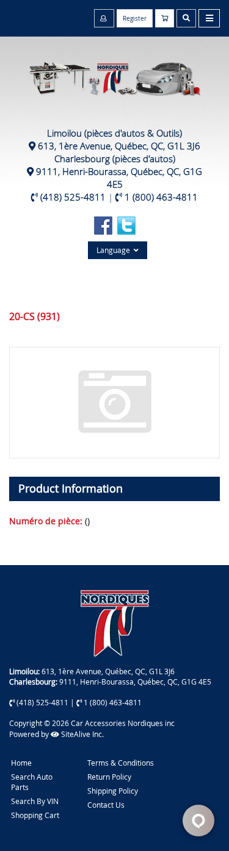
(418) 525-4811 (73, 197)
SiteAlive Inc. (81, 734)
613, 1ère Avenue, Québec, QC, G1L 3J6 (119, 146)
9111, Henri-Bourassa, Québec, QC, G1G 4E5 (119, 177)
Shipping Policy (112, 791)
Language (115, 250)
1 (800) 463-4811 (161, 197)
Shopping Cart (35, 815)
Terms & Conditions (120, 762)
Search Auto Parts (32, 782)
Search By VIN (35, 801)
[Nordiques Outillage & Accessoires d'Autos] (114, 72)
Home (21, 762)
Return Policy (109, 777)
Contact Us (106, 805)
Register (135, 19)
